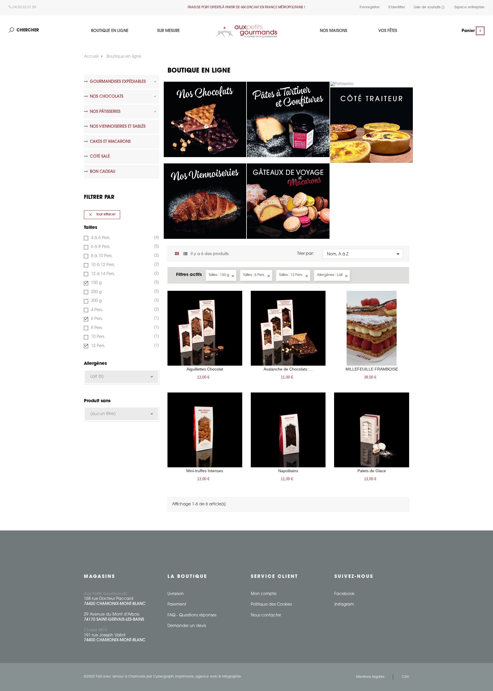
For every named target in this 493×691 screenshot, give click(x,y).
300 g (124, 301)
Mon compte (263, 594)
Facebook (344, 594)
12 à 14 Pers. (124, 274)
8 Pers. (124, 328)
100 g (124, 283)
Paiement (176, 604)
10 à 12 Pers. (124, 265)
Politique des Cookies (271, 604)
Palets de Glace (371, 470)
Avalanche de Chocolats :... (288, 369)
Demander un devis (186, 626)
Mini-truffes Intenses (204, 470)
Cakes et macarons (110, 142)
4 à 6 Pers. (124, 238)
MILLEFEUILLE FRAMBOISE (371, 369)
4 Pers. (124, 310)
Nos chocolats (106, 97)
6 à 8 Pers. (124, 247)
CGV (405, 677)
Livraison (175, 594)
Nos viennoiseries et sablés (118, 127)
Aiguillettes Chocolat (205, 369)
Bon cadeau (102, 172)
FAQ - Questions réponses (191, 615)
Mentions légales (370, 677)
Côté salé (100, 157)
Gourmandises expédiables (118, 82)
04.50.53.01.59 (24, 7)
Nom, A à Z (364, 254)
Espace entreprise (469, 7)
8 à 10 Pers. (124, 256)
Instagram (344, 604)
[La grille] (177, 254)
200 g (124, 292)
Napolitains (288, 470)
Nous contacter (266, 615)
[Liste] (185, 254)
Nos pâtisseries (105, 112)
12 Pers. (124, 346)
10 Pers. (124, 337)
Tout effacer (102, 215)
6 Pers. (124, 319)
